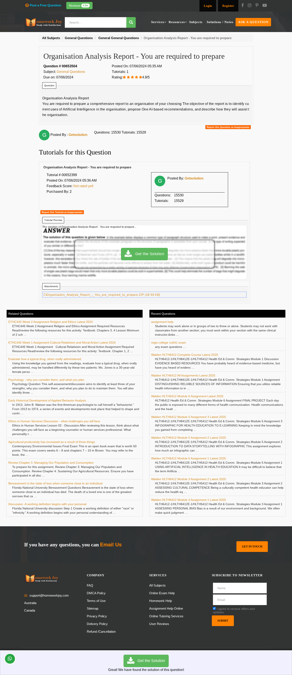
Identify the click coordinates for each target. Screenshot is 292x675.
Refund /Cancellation (101, 631)
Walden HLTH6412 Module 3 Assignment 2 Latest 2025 (188, 479)
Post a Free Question (45, 5)
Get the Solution (148, 254)
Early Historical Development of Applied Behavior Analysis (47, 400)
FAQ (90, 585)
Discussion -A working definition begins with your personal (47, 504)
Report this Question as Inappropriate (228, 127)
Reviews (78, 5)
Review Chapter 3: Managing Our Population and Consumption (51, 462)
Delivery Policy (97, 624)
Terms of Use (96, 601)
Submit (222, 620)
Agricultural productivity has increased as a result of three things (51, 442)
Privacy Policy (97, 616)
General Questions (71, 72)
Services (157, 22)
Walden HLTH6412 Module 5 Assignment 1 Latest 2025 (188, 458)
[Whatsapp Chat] (10, 658)
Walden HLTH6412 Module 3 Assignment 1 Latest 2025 (188, 499)
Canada (29, 610)
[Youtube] (264, 6)
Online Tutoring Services (166, 616)
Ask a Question (253, 22)
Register (228, 5)
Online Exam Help (162, 593)
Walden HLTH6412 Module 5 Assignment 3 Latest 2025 (188, 417)
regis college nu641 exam (168, 342)
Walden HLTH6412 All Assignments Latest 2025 (183, 375)
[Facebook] (242, 6)
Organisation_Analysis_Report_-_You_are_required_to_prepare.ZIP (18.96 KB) (103, 294)
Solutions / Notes (220, 22)
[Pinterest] (257, 6)
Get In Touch (252, 546)
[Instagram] (249, 6)
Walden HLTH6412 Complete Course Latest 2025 (184, 354)
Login (208, 5)
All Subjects (157, 585)
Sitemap (92, 608)
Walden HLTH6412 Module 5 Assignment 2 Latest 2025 (188, 437)
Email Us (111, 544)
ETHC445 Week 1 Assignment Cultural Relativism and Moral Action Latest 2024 (62, 342)
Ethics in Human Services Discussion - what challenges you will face (54, 421)
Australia (30, 603)
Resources (177, 22)
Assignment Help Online (166, 608)
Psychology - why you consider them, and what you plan (46, 379)
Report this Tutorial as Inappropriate (62, 212)
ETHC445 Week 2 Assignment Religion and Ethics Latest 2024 (50, 322)
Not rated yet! (83, 186)
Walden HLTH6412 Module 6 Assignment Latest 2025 (187, 396)
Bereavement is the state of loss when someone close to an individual (55, 483)
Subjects (195, 22)
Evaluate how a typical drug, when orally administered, (45, 359)
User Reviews (159, 624)
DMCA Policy (96, 593)
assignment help (162, 322)
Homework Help (160, 601)
